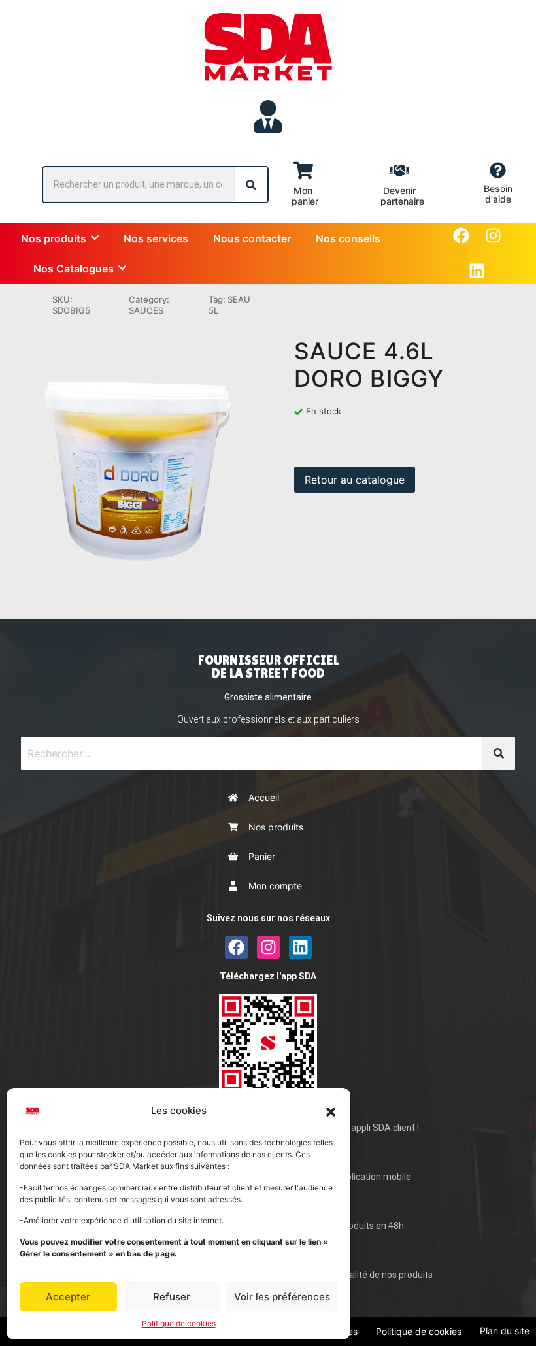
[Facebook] (461, 235)
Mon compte (275, 885)
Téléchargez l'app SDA (268, 976)
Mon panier (305, 195)
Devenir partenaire (402, 195)
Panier (261, 856)
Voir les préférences (282, 1296)
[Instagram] (493, 235)
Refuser (171, 1296)
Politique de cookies (179, 1323)
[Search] (251, 184)
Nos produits (275, 826)
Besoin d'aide (498, 194)
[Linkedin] (476, 270)
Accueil (263, 797)
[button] (330, 1110)
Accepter (68, 1296)
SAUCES (146, 310)
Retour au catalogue (355, 479)
